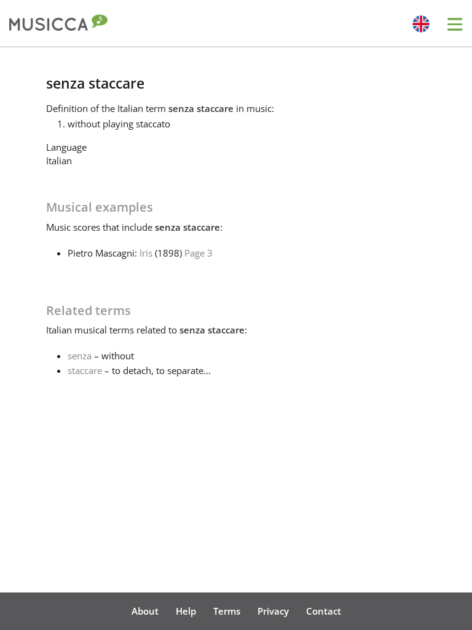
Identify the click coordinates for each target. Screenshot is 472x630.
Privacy (273, 611)
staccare (85, 370)
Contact (323, 611)
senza (80, 355)
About (145, 611)
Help (186, 611)
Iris (146, 253)
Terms (226, 611)
